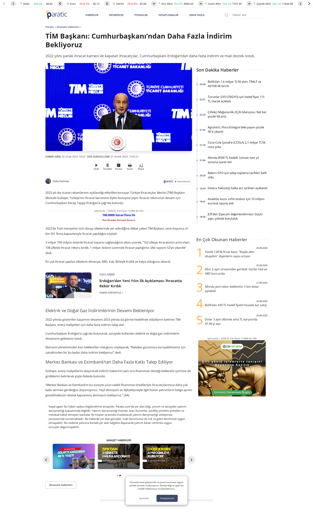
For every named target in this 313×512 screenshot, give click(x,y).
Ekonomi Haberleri (68, 27)
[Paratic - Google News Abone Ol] (176, 183)
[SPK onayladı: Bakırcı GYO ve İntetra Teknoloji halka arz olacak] (119, 456)
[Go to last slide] (46, 460)
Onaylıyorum (167, 498)
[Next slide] (309, 4)
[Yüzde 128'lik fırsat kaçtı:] (164, 456)
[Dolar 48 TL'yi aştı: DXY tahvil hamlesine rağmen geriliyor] (74, 456)
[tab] (117, 475)
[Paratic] (56, 15)
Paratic (49, 27)
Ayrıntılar (144, 498)
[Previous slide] (4, 4)
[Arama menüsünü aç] (226, 15)
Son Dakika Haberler (217, 70)
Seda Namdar (61, 181)
